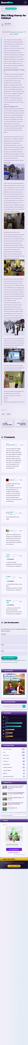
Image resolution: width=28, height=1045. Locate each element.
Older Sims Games (11, 8)
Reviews (13, 773)
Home (2, 8)
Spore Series (13, 755)
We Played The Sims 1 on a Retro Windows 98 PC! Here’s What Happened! (16, 787)
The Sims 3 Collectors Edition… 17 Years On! (16, 798)
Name (2, 644)
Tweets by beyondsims (7, 815)
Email (2, 651)
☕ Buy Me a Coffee (14, 866)
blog (3, 414)
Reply (21, 445)
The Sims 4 (13, 761)
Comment (3, 634)
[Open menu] (25, 2)
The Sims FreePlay (13, 767)
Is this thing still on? (12, 808)
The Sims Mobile (13, 770)
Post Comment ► (9, 658)
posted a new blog (17, 32)
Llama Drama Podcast (13, 776)
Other (13, 752)
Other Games (13, 758)
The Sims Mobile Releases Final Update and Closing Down (15, 803)
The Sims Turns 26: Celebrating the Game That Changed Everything (16, 793)
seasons (8, 414)
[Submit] (24, 706)
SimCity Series (13, 764)
